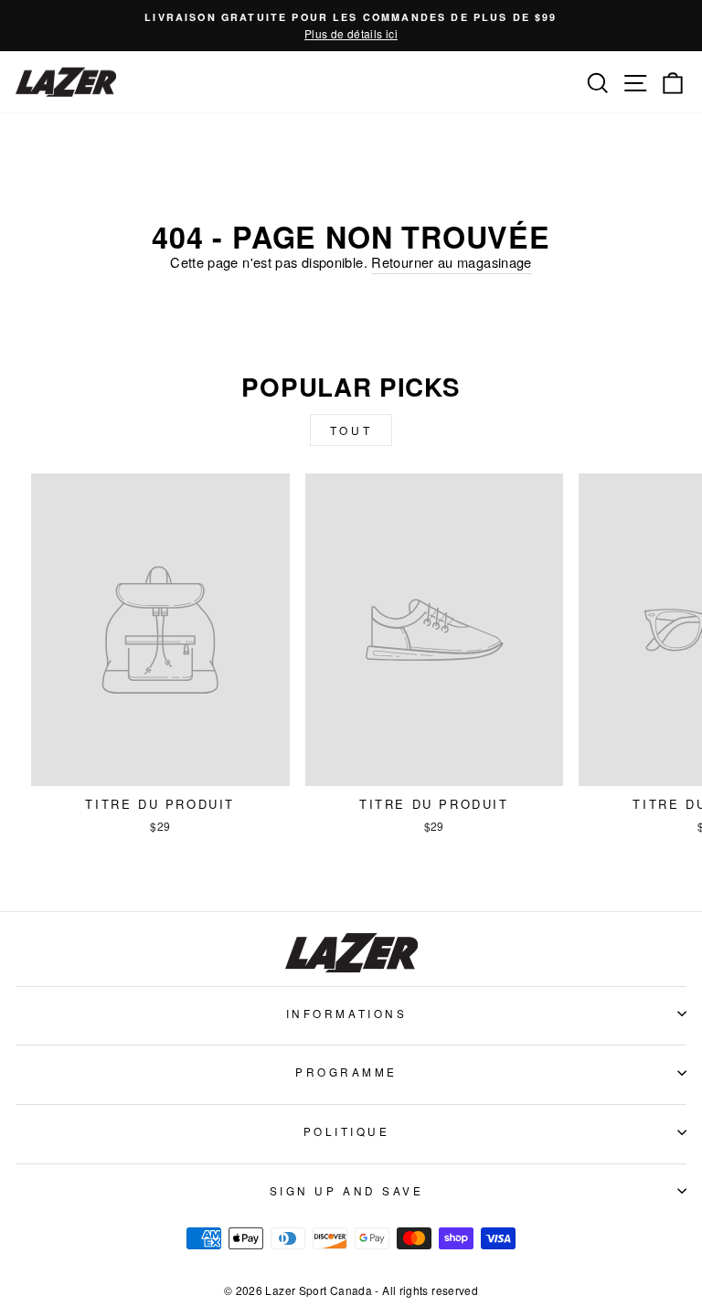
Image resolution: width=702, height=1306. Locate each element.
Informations (346, 1013)
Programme (346, 1071)
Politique (346, 1131)
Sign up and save (347, 1190)
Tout (351, 430)
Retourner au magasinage (451, 261)
